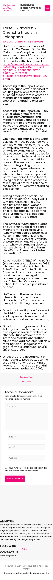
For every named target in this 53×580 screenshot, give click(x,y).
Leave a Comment (34, 42)
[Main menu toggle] (47, 8)
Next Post (26, 382)
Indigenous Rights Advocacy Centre (30, 7)
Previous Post (26, 377)
